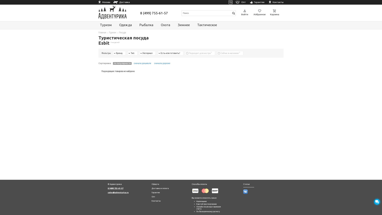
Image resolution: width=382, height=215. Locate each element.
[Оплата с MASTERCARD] (205, 194)
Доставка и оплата (160, 188)
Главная (102, 32)
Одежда (125, 25)
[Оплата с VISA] (195, 194)
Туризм (106, 25)
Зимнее (184, 25)
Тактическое (207, 25)
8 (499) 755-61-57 (154, 13)
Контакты (156, 201)
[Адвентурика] (119, 13)
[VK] (230, 2)
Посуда (122, 32)
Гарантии (156, 192)
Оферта (155, 184)
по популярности (122, 63)
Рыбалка (146, 25)
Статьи (246, 184)
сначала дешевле (142, 63)
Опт (153, 197)
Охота (165, 25)
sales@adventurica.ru (118, 192)
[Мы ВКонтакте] (245, 193)
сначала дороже (162, 63)
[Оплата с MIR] (215, 194)
